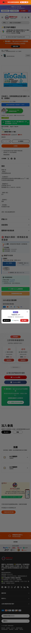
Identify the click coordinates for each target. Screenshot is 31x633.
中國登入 (25, 320)
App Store (7, 320)
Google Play (16, 320)
